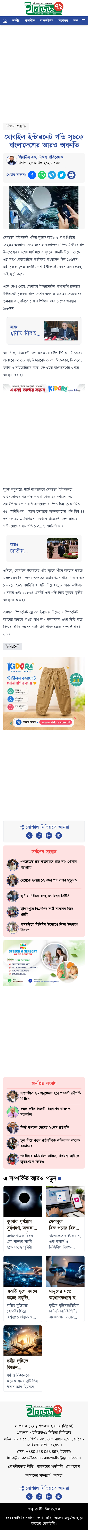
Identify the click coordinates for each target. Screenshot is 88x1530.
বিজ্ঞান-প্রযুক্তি (16, 126)
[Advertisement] (44, 72)
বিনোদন (63, 20)
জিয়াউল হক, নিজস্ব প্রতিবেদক (40, 157)
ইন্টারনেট (12, 646)
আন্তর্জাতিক (46, 20)
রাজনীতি (30, 20)
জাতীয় (15, 20)
